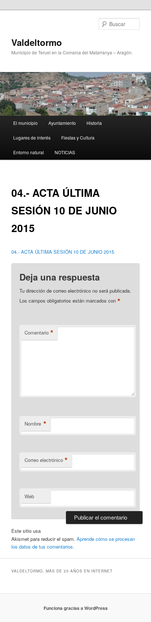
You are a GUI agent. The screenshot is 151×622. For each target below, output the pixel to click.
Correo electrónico (46, 460)
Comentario (39, 333)
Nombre (36, 424)
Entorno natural (28, 152)
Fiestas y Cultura (78, 137)
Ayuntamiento (62, 123)
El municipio (25, 123)
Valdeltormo (36, 42)
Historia (94, 123)
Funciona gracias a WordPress (76, 608)
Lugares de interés (32, 137)
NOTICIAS (65, 152)
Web (29, 496)
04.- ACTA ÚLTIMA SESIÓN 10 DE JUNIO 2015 (62, 251)
